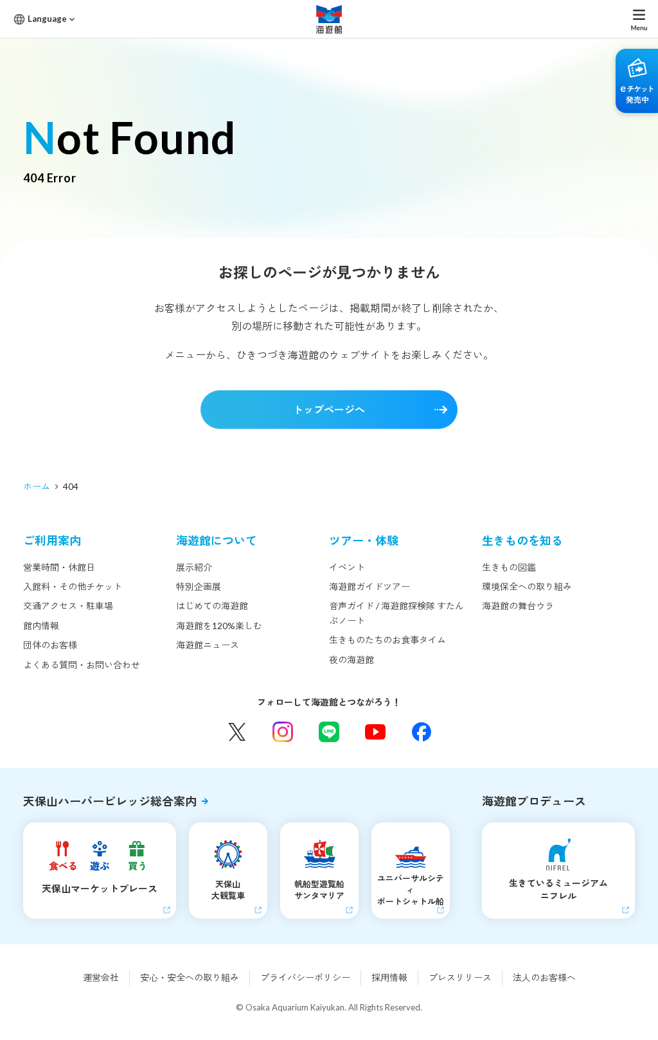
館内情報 (41, 625)
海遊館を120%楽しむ (219, 625)
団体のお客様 (50, 644)
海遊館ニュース (207, 644)
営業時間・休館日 (59, 567)
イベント (347, 567)
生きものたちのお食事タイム (387, 639)
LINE (329, 732)
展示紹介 (194, 567)
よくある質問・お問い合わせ (81, 664)
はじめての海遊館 (212, 605)
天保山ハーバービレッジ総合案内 (110, 801)
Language (47, 18)
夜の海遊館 (351, 659)
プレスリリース (460, 977)
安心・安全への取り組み (189, 977)
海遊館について (216, 540)
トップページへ (329, 409)
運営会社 (101, 977)
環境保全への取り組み (527, 586)
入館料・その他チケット (72, 586)
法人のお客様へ (544, 977)
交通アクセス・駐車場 (68, 605)
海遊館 (329, 18)
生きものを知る (522, 540)
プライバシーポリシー (305, 977)
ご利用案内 (52, 540)
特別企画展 (198, 586)
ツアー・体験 (363, 540)
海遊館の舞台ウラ (518, 605)
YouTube (375, 732)
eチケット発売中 (637, 81)
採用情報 (389, 977)
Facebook (421, 732)
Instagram (282, 732)
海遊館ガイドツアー (369, 586)
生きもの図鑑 (509, 567)
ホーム (36, 486)
